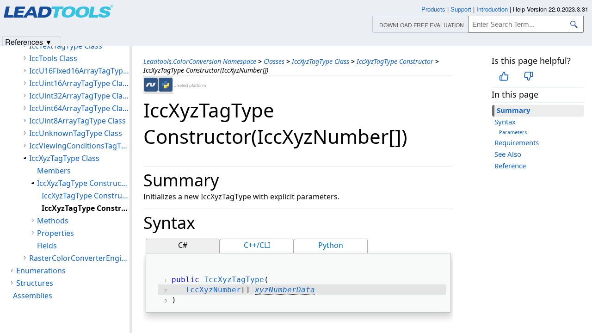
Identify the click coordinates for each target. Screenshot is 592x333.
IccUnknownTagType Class (75, 133)
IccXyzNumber (213, 289)
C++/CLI (257, 245)
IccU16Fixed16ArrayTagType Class (79, 71)
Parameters (513, 132)
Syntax (505, 121)
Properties (55, 233)
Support (460, 9)
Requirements (516, 142)
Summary (513, 110)
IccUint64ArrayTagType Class (79, 108)
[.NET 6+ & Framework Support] (151, 85)
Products (433, 9)
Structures (34, 283)
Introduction (492, 9)
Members (54, 171)
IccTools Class (53, 58)
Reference (510, 165)
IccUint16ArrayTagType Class (79, 83)
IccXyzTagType (234, 279)
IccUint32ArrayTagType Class (79, 96)
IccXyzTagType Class (320, 61)
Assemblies (32, 295)
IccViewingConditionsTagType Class (79, 146)
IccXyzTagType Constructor (395, 61)
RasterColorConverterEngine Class (79, 258)
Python (330, 245)
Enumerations (41, 270)
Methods (52, 221)
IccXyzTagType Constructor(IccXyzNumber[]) (86, 208)
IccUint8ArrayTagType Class (77, 121)
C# (182, 245)
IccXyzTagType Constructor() (86, 196)
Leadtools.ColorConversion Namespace (199, 61)
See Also (507, 154)
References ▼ (28, 41)
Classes (274, 61)
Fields (47, 245)
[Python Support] (166, 85)
